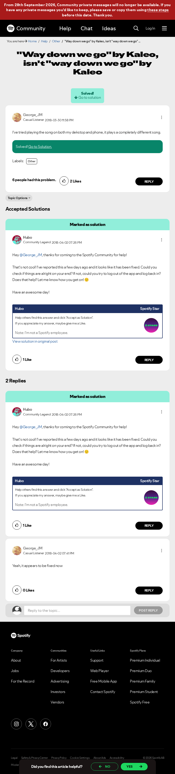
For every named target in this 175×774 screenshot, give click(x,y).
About (16, 660)
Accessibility (117, 758)
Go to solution (89, 97)
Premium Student (144, 691)
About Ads (99, 758)
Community (30, 28)
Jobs (15, 670)
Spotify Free (139, 702)
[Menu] (164, 28)
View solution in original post (34, 341)
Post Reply (148, 610)
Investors (58, 691)
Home (32, 41)
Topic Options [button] (18, 198)
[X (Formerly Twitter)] (31, 723)
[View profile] (16, 116)
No (107, 766)
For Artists (59, 660)
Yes (129, 766)
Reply (149, 181)
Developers (60, 670)
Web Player (99, 670)
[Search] (136, 28)
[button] (161, 117)
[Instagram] (16, 723)
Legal (14, 758)
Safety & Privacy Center (34, 758)
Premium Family (142, 681)
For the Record (22, 681)
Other (56, 41)
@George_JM (31, 254)
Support (96, 660)
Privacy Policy (58, 758)
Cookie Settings (80, 758)
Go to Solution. (40, 146)
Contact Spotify (102, 691)
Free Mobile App (103, 681)
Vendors (57, 702)
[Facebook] (45, 723)
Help (65, 28)
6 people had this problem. (34, 179)
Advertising (60, 681)
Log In (150, 28)
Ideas (109, 28)
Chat (87, 28)
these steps (158, 9)
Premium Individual (145, 660)
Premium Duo (141, 670)
